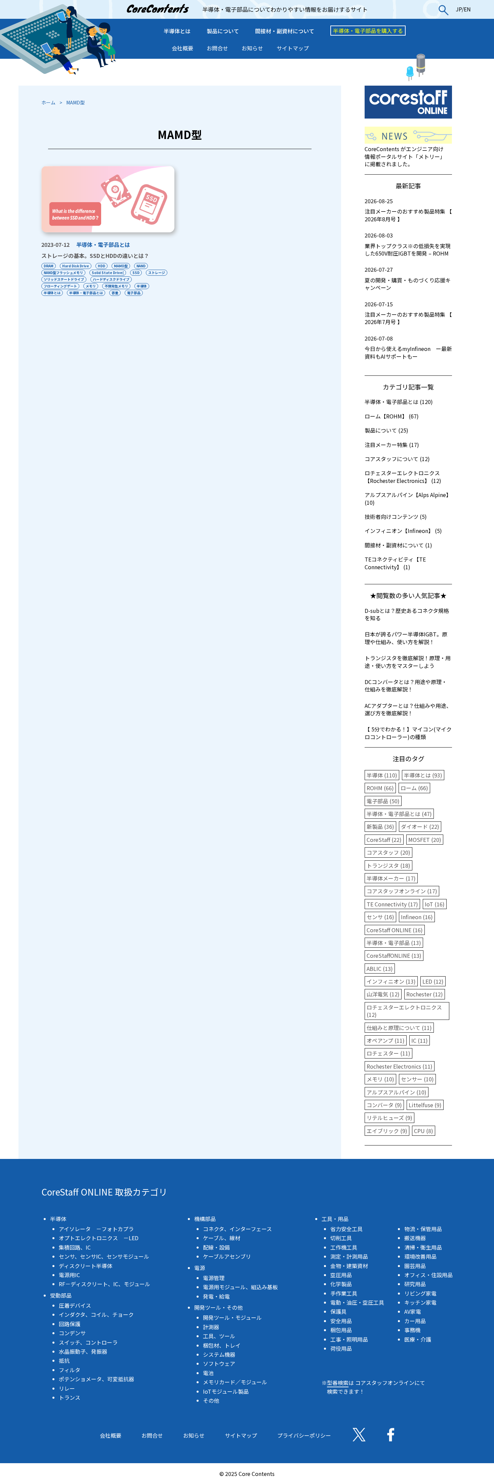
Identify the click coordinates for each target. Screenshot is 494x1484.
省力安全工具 (346, 1229)
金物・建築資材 (349, 1266)
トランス (69, 1397)
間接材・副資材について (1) (398, 545)
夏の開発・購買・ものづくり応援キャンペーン (408, 278)
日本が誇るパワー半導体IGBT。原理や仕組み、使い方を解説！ (406, 637)
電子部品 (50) (383, 801)
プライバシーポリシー (304, 1435)
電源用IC (69, 1275)
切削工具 (341, 1238)
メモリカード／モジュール (235, 1382)
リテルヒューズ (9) (389, 1118)
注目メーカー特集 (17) (392, 445)
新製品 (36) (380, 826)
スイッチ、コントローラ (88, 1342)
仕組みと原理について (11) (399, 1028)
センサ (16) (380, 917)
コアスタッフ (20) (388, 852)
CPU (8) (423, 1131)
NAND (141, 265)
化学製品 (341, 1284)
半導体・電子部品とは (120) (399, 402)
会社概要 (182, 48)
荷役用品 (341, 1348)
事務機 (412, 1330)
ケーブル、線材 (221, 1238)
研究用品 (415, 1284)
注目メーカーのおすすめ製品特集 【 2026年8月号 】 (408, 210)
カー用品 (415, 1321)
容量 (115, 292)
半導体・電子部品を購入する (368, 31)
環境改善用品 (420, 1256)
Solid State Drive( (108, 272)
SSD (135, 272)
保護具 (338, 1311)
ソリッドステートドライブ (64, 279)
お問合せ (217, 48)
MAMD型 (121, 265)
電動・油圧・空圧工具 (357, 1302)
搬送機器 (415, 1238)
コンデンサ (72, 1333)
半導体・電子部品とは (103, 244)
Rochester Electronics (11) (400, 1066)
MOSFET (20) (424, 840)
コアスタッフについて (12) (397, 459)
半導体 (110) (382, 775)
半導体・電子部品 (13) (394, 943)
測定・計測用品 (349, 1256)
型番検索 (337, 1383)
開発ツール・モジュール (232, 1317)
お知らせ (252, 48)
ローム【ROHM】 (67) (392, 416)
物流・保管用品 (423, 1229)
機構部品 (205, 1219)
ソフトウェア (219, 1363)
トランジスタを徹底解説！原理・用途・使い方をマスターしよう (408, 661)
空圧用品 (341, 1275)
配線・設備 (216, 1247)
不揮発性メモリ (116, 285)
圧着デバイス (75, 1305)
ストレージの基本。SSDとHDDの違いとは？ (95, 256)
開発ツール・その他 (218, 1307)
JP (459, 9)
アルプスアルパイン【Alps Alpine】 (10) (408, 498)
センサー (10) (417, 1079)
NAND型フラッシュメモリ (63, 272)
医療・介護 (417, 1339)
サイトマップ (293, 48)
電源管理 (213, 1278)
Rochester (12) (424, 994)
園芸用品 (415, 1266)
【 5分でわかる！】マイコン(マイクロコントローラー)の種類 (408, 732)
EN (467, 9)
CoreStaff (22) (384, 840)
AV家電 (412, 1311)
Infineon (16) (417, 917)
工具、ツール (219, 1336)
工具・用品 (335, 1219)
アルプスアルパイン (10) (396, 1092)
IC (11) (419, 1040)
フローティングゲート (60, 285)
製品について (223, 31)
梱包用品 (341, 1330)
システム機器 (219, 1354)
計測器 (211, 1327)
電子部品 (133, 292)
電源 (199, 1268)
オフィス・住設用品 (428, 1275)
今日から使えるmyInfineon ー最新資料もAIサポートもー (408, 347)
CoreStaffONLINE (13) (394, 955)
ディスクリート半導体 (85, 1266)
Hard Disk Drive (75, 265)
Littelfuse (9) (425, 1105)
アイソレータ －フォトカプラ (96, 1229)
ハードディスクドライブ (111, 279)
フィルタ (69, 1370)
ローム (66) (414, 788)
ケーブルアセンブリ (227, 1256)
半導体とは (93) (423, 775)
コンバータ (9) (384, 1105)
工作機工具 (343, 1247)
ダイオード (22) (420, 826)
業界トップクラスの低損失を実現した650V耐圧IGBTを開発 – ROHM (408, 244)
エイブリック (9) (387, 1131)
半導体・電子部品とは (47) (399, 814)
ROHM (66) (380, 788)
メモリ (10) (380, 1079)
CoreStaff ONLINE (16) (395, 930)
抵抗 (64, 1360)
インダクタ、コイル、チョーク (96, 1314)
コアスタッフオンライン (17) (402, 891)
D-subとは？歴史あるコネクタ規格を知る (407, 614)
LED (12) (433, 981)
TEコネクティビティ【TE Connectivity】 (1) (395, 563)
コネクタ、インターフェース (237, 1229)
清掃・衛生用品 (423, 1247)
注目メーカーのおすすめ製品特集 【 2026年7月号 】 (408, 313)
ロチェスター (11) (388, 1053)
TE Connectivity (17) (392, 904)
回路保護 (69, 1324)
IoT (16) (435, 904)
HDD (101, 265)
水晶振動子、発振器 (83, 1351)
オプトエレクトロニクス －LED (98, 1238)
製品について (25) (386, 430)
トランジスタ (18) (388, 865)
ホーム (48, 102)
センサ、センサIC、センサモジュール (104, 1256)
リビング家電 (420, 1293)
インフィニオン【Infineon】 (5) (403, 531)
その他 (211, 1400)
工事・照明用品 (349, 1339)
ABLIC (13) (380, 968)
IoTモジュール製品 (226, 1391)
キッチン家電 (420, 1302)
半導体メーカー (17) (391, 878)
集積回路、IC (75, 1247)
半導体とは (177, 31)
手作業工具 (343, 1293)
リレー (67, 1388)
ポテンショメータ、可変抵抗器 (96, 1379)
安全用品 (341, 1321)
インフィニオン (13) (391, 981)
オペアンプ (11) (386, 1040)
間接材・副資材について (284, 31)
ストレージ (156, 272)
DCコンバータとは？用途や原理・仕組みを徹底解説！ (406, 685)
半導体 (142, 285)
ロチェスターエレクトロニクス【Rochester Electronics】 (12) (403, 476)
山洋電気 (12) (383, 994)
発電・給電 (216, 1296)
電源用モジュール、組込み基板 (240, 1287)
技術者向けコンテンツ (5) (396, 516)
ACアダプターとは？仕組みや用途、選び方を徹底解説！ (408, 709)
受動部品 (61, 1295)
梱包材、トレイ (222, 1345)
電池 (208, 1373)
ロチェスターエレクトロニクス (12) (404, 1011)
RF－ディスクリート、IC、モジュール (104, 1284)
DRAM (48, 265)
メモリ (91, 285)
